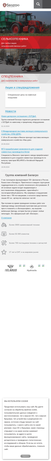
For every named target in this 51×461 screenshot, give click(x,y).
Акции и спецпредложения (22, 87)
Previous (2, 99)
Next (48, 99)
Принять (25, 456)
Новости (10, 111)
